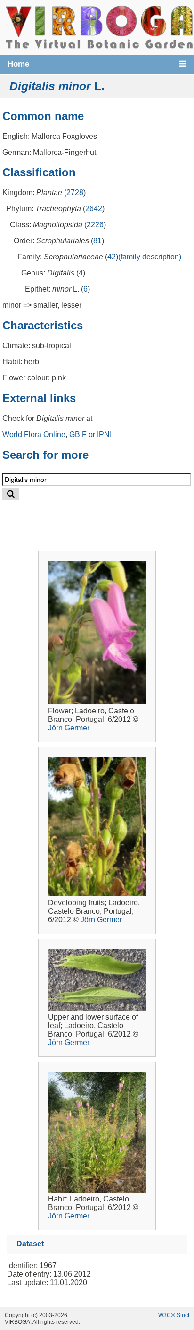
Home (18, 64)
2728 (74, 193)
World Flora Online (33, 434)
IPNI (104, 434)
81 (97, 241)
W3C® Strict (173, 1315)
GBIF (78, 434)
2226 (95, 225)
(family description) (149, 257)
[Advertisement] (106, 518)
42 (111, 257)
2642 (93, 209)
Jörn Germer (68, 728)
